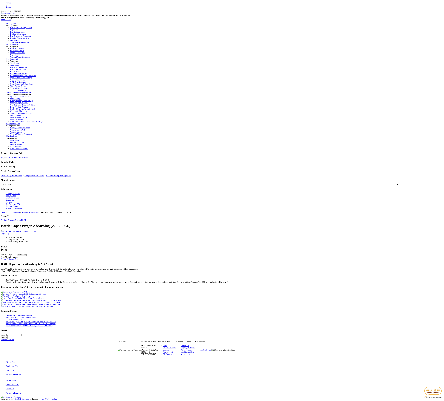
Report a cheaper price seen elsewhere (15, 158)
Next (26, 220)
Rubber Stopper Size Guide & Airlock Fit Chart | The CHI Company (31, 324)
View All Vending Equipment (21, 134)
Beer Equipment (11, 24)
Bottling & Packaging (18, 34)
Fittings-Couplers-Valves (19, 103)
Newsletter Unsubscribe (14, 208)
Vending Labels (16, 132)
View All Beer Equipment (19, 42)
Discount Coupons (12, 206)
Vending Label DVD (18, 130)
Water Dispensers (16, 119)
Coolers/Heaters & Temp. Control (22, 109)
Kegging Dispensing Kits (19, 38)
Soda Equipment (12, 59)
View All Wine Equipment (19, 57)
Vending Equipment (13, 124)
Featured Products (169, 348)
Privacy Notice (11, 196)
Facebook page (205, 350)
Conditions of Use (12, 198)
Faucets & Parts (16, 71)
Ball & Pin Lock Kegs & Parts (21, 28)
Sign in (8, 3)
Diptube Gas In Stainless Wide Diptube (45, 304)
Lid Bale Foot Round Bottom (35, 294)
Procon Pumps (15, 99)
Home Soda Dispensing (19, 74)
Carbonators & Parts (17, 80)
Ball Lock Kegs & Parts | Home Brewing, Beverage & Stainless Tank (31, 322)
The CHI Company (22, 399)
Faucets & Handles (17, 51)
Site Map (9, 202)
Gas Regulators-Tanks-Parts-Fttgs (22, 105)
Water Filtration (16, 115)
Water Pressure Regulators (19, 117)
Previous (4, 220)
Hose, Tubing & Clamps (10, 176)
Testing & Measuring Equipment (22, 113)
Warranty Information (13, 374)
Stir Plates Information (14, 320)
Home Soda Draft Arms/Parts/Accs (23, 76)
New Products (168, 352)
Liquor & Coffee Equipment (16, 90)
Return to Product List (16, 220)
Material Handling (16, 144)
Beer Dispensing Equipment (20, 36)
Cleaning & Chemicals (18, 111)
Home (3, 212)
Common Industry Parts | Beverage (18, 92)
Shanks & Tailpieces (17, 53)
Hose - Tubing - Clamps (19, 107)
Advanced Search (7, 340)
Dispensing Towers (17, 49)
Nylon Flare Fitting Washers (33, 298)
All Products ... (168, 354)
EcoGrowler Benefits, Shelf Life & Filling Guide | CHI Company (29, 326)
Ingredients (14, 30)
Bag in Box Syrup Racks (19, 69)
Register (9, 7)
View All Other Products (19, 149)
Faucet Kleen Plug (23, 296)
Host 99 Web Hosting (49, 399)
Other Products (11, 136)
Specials (166, 350)
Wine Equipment (12, 44)
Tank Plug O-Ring (23, 292)
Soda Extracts (15, 63)
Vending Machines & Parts (20, 128)
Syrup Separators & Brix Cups (21, 84)
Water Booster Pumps (18, 86)
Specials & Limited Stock (19, 96)
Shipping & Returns (13, 194)
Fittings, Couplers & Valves (29, 176)
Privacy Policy (11, 362)
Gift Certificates (16, 147)
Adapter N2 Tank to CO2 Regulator (42, 306)
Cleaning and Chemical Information (19, 315)
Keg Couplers (15, 55)
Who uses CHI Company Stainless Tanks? (21, 317)
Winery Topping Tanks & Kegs (21, 101)
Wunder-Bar (14, 65)
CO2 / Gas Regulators (18, 82)
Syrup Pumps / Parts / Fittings (21, 78)
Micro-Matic (14, 40)
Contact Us (10, 200)
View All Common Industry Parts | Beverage (26, 122)
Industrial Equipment (17, 142)
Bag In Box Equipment (18, 67)
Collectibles (14, 140)
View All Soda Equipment (19, 88)
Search (4, 330)
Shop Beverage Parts (63, 176)
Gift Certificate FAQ (13, 204)
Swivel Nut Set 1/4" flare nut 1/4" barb (45, 302)
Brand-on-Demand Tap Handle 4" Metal (47, 300)
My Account (185, 354)
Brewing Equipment (17, 32)
